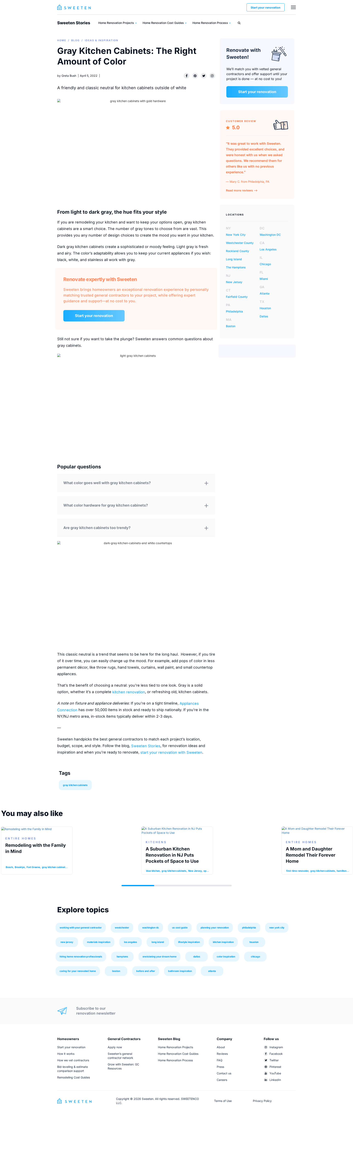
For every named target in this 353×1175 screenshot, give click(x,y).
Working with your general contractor (81, 927)
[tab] (136, 484)
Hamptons (122, 956)
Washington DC (270, 234)
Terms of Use (223, 1101)
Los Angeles (268, 249)
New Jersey (234, 282)
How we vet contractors (73, 1060)
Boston (230, 326)
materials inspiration (98, 942)
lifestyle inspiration (189, 942)
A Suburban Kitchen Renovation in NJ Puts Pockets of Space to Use (172, 855)
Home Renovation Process (210, 22)
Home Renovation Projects (116, 22)
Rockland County (237, 251)
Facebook (276, 1053)
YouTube (275, 1073)
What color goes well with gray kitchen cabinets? (107, 483)
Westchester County (240, 243)
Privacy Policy (262, 1101)
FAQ (219, 1060)
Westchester (122, 927)
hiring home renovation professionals (81, 956)
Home (61, 40)
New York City (236, 234)
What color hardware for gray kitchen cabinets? (105, 505)
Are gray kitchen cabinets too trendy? (97, 528)
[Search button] (239, 23)
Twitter (274, 1060)
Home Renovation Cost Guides (164, 22)
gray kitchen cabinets (75, 785)
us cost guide (179, 927)
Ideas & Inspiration (101, 40)
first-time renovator (297, 870)
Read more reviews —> (242, 190)
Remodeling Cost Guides (73, 1077)
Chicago (265, 264)
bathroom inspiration (180, 971)
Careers (222, 1080)
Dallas (264, 316)
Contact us (224, 1073)
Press (220, 1066)
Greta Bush (68, 75)
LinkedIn (275, 1080)
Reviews (222, 1053)
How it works (65, 1053)
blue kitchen (153, 870)
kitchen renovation (128, 692)
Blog (75, 40)
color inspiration (226, 956)
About (221, 1047)
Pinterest (275, 1066)
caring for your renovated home (78, 971)
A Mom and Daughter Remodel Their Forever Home (310, 855)
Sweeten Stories (73, 22)
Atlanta (264, 293)
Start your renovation (265, 7)
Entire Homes (301, 842)
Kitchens (156, 842)
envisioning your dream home (159, 956)
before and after (145, 971)
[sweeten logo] (74, 1100)
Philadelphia (234, 311)
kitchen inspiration (223, 942)
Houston (265, 308)
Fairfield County (237, 296)
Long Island (234, 259)
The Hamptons (236, 267)
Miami (264, 278)
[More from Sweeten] (293, 7)
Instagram (276, 1047)
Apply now (115, 1047)
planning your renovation (215, 927)
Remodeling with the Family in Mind (35, 848)
